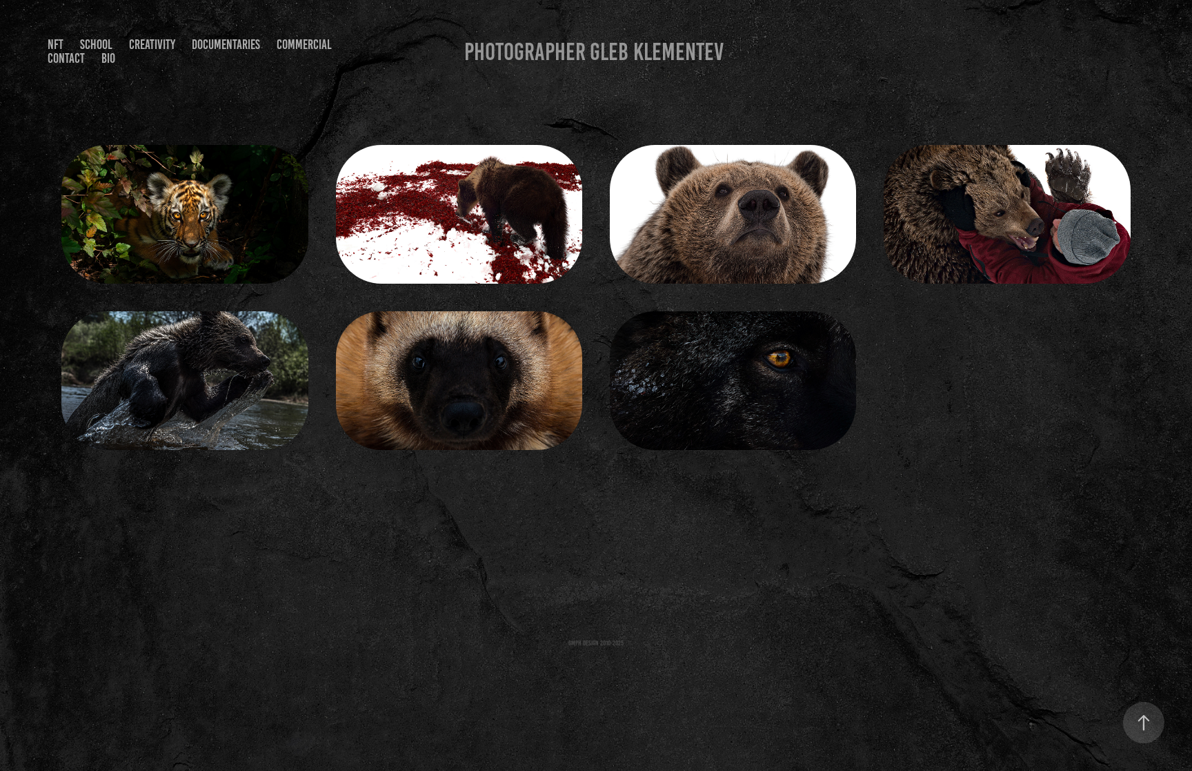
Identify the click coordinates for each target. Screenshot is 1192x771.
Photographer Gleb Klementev (594, 52)
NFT (55, 44)
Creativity (152, 44)
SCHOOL (96, 44)
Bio (108, 58)
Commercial (304, 44)
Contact (66, 58)
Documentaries (226, 44)
